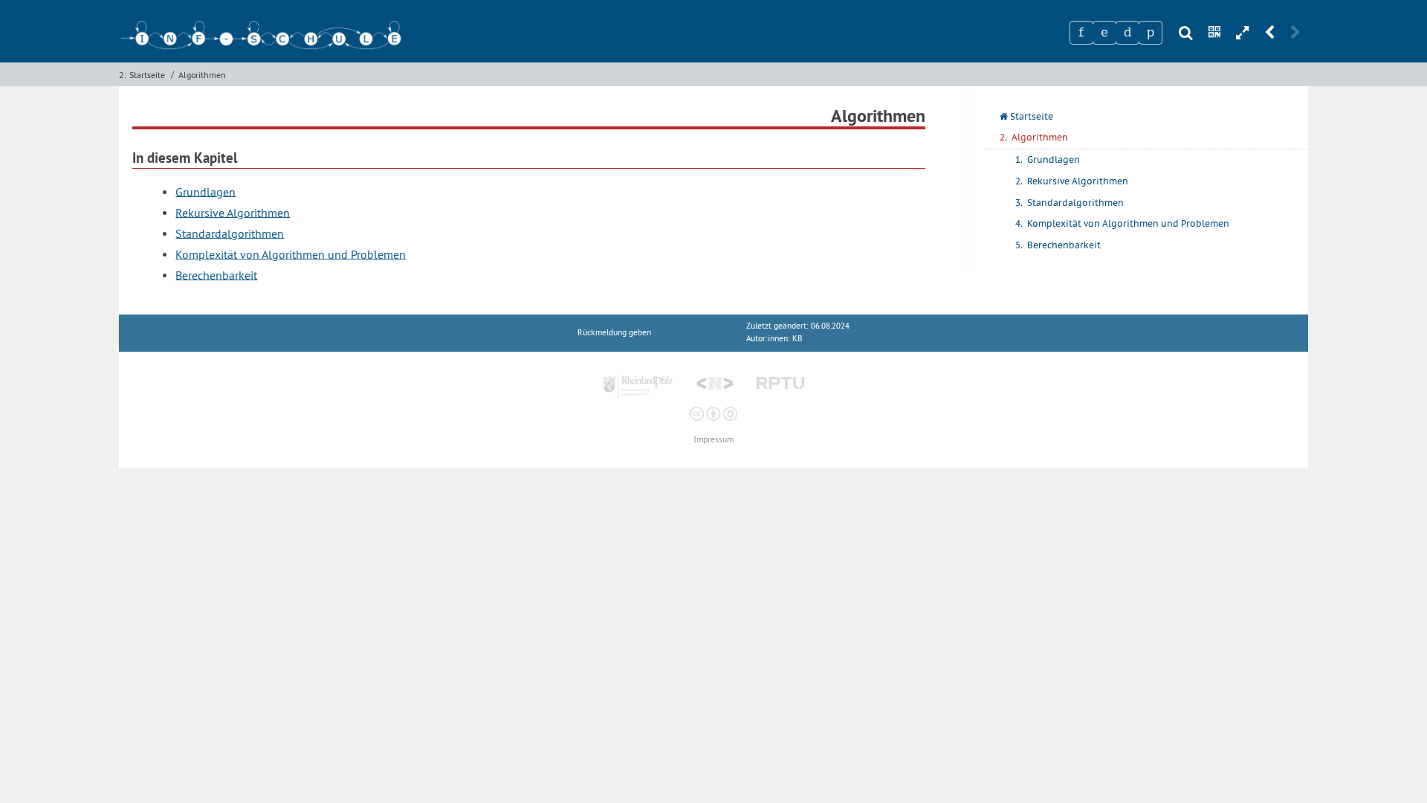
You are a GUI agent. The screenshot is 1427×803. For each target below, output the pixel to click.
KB (797, 339)
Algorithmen (202, 74)
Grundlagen (205, 191)
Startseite (147, 74)
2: (122, 74)
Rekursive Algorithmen (232, 211)
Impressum (713, 440)
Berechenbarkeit (216, 274)
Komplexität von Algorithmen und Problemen (290, 253)
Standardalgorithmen (229, 232)
